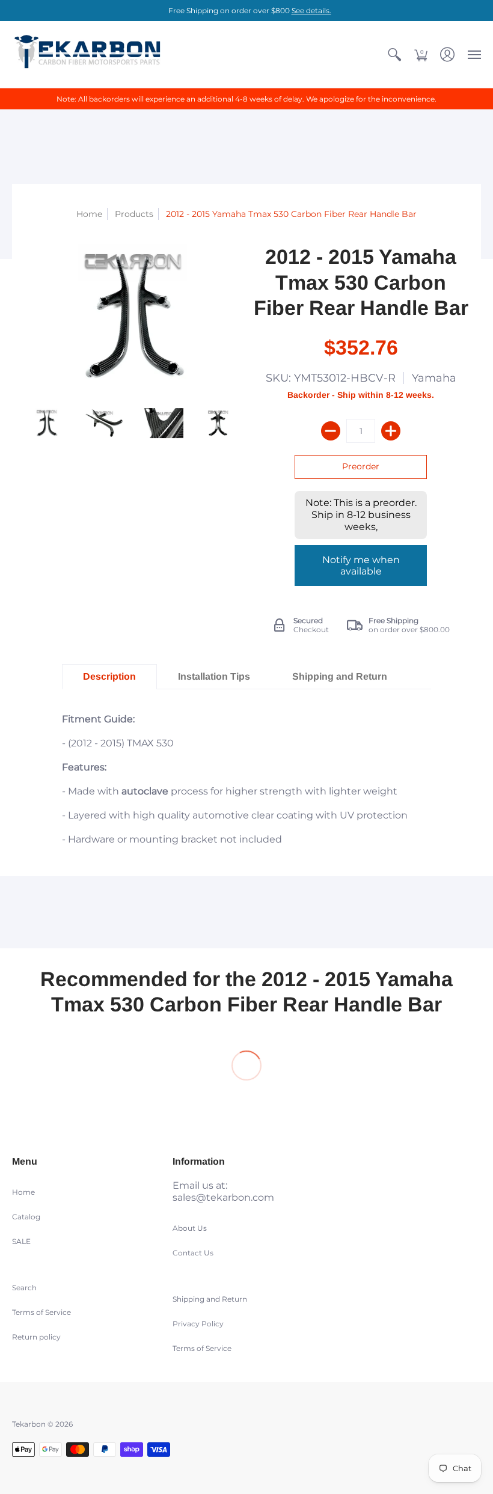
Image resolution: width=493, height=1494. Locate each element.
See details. (311, 10)
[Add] (390, 431)
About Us (190, 1228)
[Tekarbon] (87, 54)
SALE (21, 1241)
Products (134, 214)
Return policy (36, 1336)
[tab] (109, 676)
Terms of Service (41, 1312)
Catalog (26, 1216)
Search (24, 1287)
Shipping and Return (210, 1298)
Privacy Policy (198, 1323)
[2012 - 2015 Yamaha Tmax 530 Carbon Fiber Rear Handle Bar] (46, 422)
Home (89, 214)
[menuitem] (394, 54)
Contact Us (193, 1252)
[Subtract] (330, 431)
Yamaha (434, 378)
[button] (394, 54)
